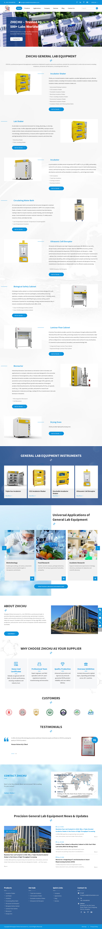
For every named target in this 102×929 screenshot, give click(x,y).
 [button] (4, 548)
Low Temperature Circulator (20, 224)
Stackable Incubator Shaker (57, 92)
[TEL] (100, 622)
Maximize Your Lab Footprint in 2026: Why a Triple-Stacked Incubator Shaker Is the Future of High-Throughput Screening (26, 856)
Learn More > (11, 633)
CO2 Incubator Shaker (55, 89)
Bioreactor (18, 366)
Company (47, 8)
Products (27, 8)
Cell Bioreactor (17, 401)
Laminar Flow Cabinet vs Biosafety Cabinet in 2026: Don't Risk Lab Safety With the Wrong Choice (76, 845)
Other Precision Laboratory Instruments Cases (51, 586)
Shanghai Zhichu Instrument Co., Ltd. (21, 926)
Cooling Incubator (54, 180)
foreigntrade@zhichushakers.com (30, 2)
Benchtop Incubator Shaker (57, 94)
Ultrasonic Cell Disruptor (61, 241)
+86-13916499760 (10, 2)
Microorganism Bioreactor (20, 398)
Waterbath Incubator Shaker (57, 101)
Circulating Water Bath (24, 200)
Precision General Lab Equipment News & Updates (51, 816)
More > (6, 866)
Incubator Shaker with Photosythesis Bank (61, 104)
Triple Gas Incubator (55, 178)
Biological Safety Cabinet (25, 286)
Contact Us (71, 8)
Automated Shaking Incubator (58, 87)
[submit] (97, 8)
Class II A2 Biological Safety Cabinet (22, 307)
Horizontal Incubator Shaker (57, 99)
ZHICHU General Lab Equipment (51, 56)
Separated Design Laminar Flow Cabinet (60, 348)
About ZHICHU (15, 606)
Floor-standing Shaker (19, 142)
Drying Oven (55, 422)
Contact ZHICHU (15, 775)
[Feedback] (100, 626)
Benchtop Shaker (17, 140)
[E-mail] (100, 618)
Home (19, 8)
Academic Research (13, 563)
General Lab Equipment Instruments (51, 456)
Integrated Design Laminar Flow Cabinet (60, 346)
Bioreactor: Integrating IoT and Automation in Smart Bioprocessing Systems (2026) (73, 861)
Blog (63, 8)
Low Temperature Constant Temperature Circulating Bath (28, 221)
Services (55, 8)
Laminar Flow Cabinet (60, 327)
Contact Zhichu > (9, 793)
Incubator (54, 159)
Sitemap (84, 926)
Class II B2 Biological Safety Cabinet (22, 310)
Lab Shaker (19, 121)
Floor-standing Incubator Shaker (58, 96)
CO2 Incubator (53, 176)
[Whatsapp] (100, 614)
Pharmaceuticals (75, 563)
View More (8, 496)
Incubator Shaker (58, 73)
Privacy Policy (94, 926)
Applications (37, 8)
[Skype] (100, 610)
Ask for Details (56, 109)
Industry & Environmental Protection (48, 564)
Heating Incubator (54, 183)
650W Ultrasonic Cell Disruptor (58, 269)
